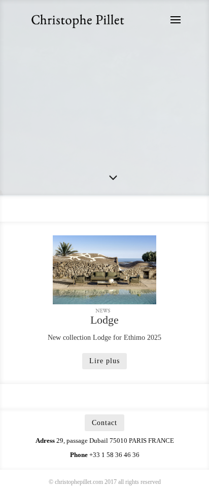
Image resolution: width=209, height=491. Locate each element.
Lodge (104, 319)
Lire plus (104, 361)
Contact (104, 423)
